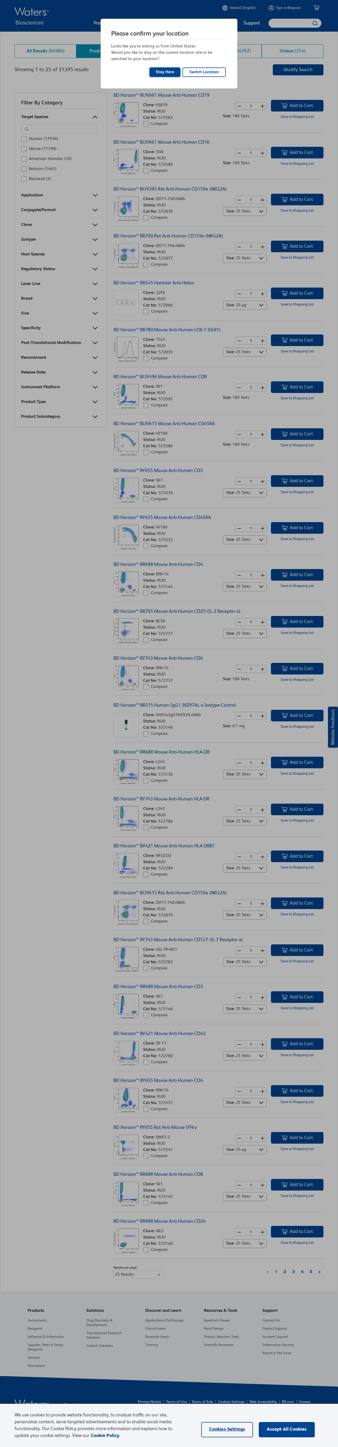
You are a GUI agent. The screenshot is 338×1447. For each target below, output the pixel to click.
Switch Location (204, 72)
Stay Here (165, 72)
